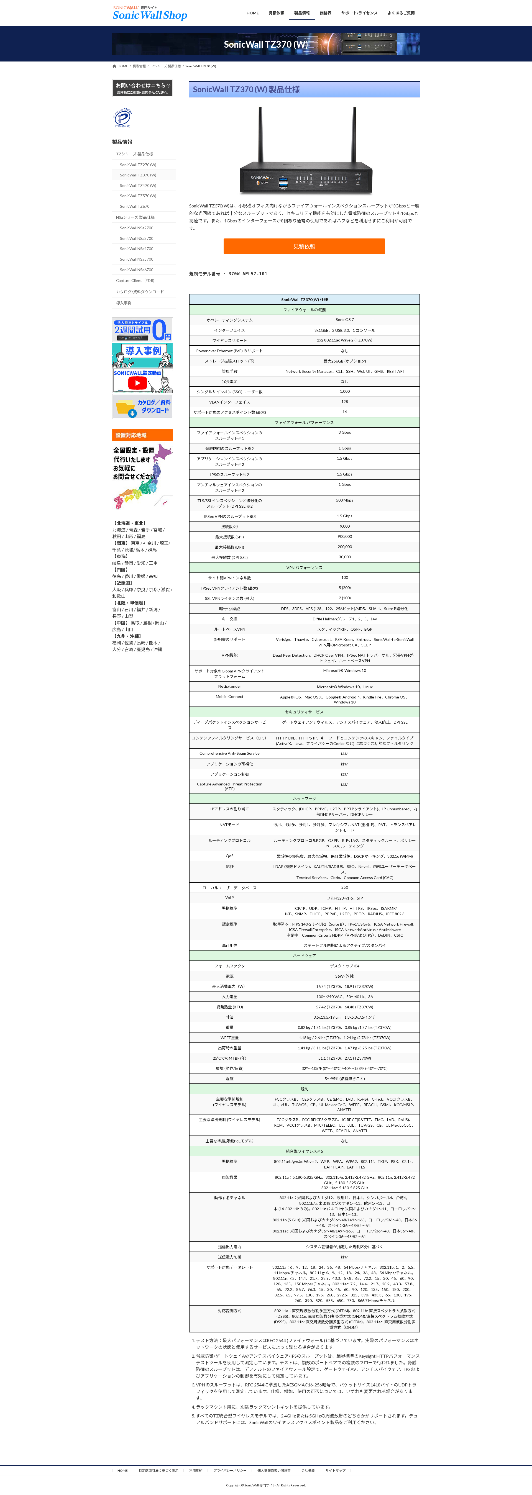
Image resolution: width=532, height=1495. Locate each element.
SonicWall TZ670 (134, 206)
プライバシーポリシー (230, 1470)
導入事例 (124, 302)
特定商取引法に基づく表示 (158, 1470)
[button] (304, 246)
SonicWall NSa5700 (136, 259)
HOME (122, 1470)
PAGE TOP (515, 1445)
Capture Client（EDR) (135, 280)
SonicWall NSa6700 (136, 269)
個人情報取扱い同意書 (274, 1470)
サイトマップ (336, 1470)
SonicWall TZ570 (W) (138, 195)
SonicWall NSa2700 (136, 227)
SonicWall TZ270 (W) (138, 164)
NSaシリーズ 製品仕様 (135, 217)
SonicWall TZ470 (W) (138, 185)
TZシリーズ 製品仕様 (134, 153)
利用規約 (196, 1470)
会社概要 (308, 1470)
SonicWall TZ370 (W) (138, 175)
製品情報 (122, 142)
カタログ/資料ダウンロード (140, 291)
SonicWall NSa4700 (136, 248)
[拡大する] (366, 112)
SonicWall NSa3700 (136, 238)
